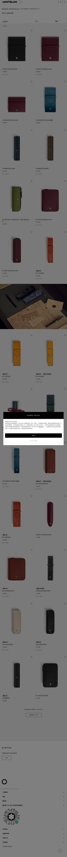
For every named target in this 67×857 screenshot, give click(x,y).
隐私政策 (41, 426)
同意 (33, 435)
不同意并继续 (33, 440)
